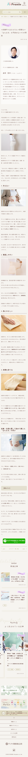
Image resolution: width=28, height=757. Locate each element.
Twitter (13, 750)
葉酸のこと (14, 721)
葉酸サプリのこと (14, 725)
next (24, 548)
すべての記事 (14, 733)
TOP (2, 16)
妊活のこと (14, 729)
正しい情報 (10, 669)
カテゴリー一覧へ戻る (14, 548)
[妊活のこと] (13, 642)
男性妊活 (18, 669)
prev (4, 548)
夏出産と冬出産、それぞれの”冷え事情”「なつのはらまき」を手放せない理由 (18, 579)
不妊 (5, 605)
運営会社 (14, 737)
